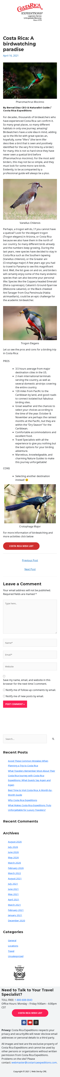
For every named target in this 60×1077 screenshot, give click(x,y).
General (12, 940)
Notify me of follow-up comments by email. (31, 690)
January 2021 (15, 915)
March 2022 (14, 873)
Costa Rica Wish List (21, 545)
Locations (13, 945)
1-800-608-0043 (23, 1000)
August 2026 (15, 841)
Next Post (30, 569)
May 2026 (13, 857)
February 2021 (16, 910)
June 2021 (13, 889)
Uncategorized (15, 956)
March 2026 (14, 862)
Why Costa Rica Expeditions (22, 800)
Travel (11, 951)
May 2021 (13, 894)
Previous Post (30, 560)
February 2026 (16, 868)
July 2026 (13, 847)
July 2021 (13, 883)
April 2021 (13, 899)
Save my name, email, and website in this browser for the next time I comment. (26, 681)
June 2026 (13, 852)
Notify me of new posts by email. (25, 696)
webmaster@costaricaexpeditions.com (34, 1062)
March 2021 (14, 904)
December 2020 (16, 920)
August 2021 (15, 878)
